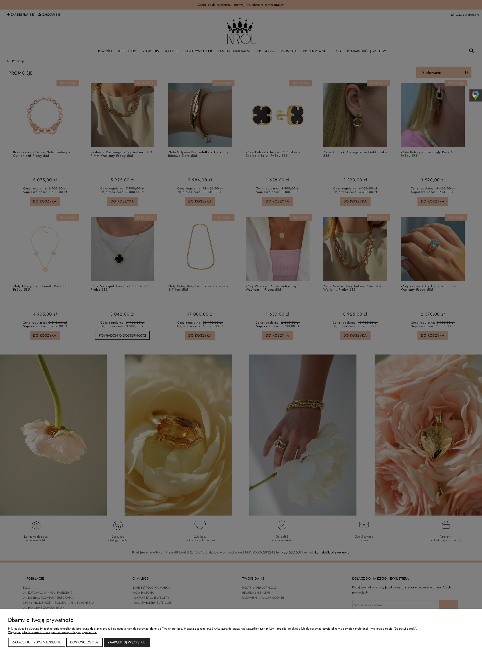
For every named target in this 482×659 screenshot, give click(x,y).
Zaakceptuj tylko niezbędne (36, 642)
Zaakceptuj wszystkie (127, 642)
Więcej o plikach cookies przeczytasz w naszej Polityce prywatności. (52, 632)
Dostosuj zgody (84, 642)
